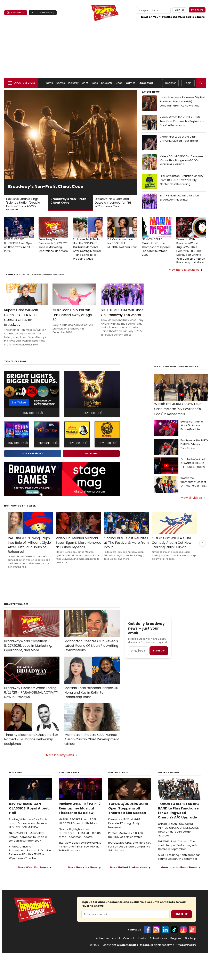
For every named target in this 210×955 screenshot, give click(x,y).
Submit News (158, 944)
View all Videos (191, 503)
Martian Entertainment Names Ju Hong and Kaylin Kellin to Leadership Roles (91, 698)
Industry (73, 83)
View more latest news (184, 275)
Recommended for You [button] (48, 280)
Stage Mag (146, 83)
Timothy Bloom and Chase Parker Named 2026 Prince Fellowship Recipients (31, 745)
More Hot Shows (32, 459)
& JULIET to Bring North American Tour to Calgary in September (179, 862)
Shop (119, 83)
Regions (175, 944)
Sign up (159, 656)
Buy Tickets (31, 418)
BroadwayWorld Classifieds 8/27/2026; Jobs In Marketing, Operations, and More (28, 651)
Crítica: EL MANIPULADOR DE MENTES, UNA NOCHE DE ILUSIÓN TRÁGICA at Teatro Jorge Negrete (178, 835)
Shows (60, 83)
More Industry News (60, 760)
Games (131, 83)
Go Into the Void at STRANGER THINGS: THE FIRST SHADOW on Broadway (192, 469)
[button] (201, 83)
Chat (85, 83)
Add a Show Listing (42, 12)
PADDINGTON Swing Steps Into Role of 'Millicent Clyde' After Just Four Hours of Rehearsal (29, 550)
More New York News (83, 873)
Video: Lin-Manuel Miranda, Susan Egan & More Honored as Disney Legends (78, 548)
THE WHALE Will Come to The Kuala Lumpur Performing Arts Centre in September (177, 851)
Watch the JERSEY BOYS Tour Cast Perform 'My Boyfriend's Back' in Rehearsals (177, 414)
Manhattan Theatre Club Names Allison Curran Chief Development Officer (91, 745)
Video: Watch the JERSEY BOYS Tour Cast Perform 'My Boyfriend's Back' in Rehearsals (182, 121)
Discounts (91, 459)
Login (188, 83)
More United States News (128, 873)
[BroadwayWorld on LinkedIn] (165, 935)
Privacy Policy (186, 950)
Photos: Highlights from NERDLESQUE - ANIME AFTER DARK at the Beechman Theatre (80, 838)
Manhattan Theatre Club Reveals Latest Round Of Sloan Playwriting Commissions (91, 651)
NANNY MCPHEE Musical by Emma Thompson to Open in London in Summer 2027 (28, 842)
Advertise (102, 944)
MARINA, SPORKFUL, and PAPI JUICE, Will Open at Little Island (78, 827)
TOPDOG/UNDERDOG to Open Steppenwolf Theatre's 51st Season (128, 814)
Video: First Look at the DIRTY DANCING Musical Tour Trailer (179, 139)
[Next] (202, 233)
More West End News (33, 873)
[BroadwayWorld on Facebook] (147, 935)
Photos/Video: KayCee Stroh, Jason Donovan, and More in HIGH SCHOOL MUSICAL (28, 829)
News (49, 83)
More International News (179, 873)
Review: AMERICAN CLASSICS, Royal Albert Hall (29, 814)
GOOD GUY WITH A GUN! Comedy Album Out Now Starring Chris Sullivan (171, 548)
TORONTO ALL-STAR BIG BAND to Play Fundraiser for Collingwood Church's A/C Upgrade (179, 816)
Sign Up (181, 920)
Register (170, 83)
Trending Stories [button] (17, 280)
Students (107, 83)
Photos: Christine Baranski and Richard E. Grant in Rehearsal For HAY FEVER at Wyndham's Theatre (30, 858)
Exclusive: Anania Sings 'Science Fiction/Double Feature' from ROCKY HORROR (194, 431)
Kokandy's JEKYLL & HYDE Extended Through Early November (124, 829)
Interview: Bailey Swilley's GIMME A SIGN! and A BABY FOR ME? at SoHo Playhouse (80, 852)
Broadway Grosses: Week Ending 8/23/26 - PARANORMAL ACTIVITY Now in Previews (31, 698)
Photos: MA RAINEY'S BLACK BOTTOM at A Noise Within (125, 840)
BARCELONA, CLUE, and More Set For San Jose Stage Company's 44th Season (129, 852)
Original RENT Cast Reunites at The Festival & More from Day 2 (126, 548)
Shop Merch (17, 12)
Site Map (190, 944)
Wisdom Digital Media (132, 950)
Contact (128, 944)
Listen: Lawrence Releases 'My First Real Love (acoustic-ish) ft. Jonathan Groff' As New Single (182, 101)
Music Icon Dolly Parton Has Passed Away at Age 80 (72, 320)
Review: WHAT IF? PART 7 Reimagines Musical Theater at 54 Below (80, 814)
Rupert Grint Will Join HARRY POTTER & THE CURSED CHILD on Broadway (21, 323)
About (116, 944)
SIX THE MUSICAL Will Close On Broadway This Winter (179, 198)
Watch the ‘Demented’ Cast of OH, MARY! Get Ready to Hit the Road (194, 487)
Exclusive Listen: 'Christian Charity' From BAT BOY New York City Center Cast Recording (182, 180)
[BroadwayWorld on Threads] (183, 935)
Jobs (95, 83)
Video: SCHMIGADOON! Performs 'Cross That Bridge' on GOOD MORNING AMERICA (181, 160)
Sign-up (180, 9)
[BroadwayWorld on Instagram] (156, 935)
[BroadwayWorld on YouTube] (192, 935)
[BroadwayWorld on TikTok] (174, 935)
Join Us (142, 944)
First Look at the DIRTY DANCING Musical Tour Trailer (194, 450)
